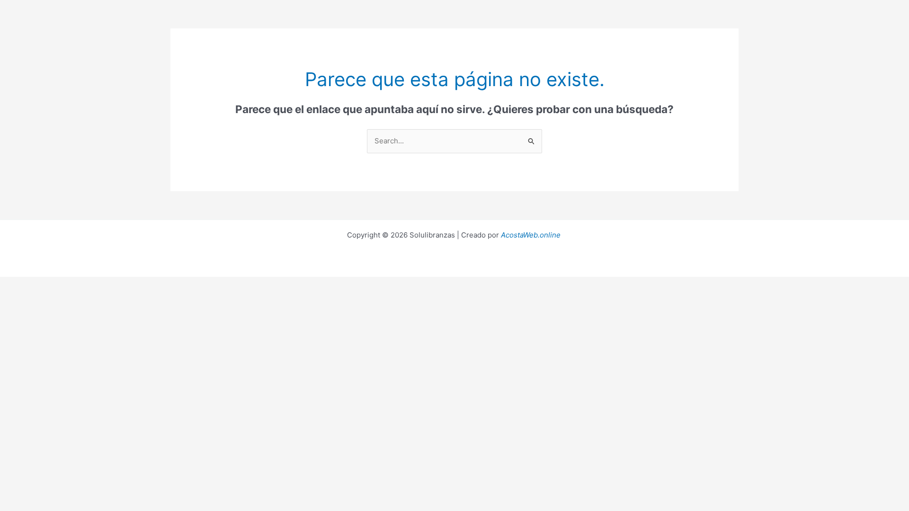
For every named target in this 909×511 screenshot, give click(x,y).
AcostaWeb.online (531, 234)
